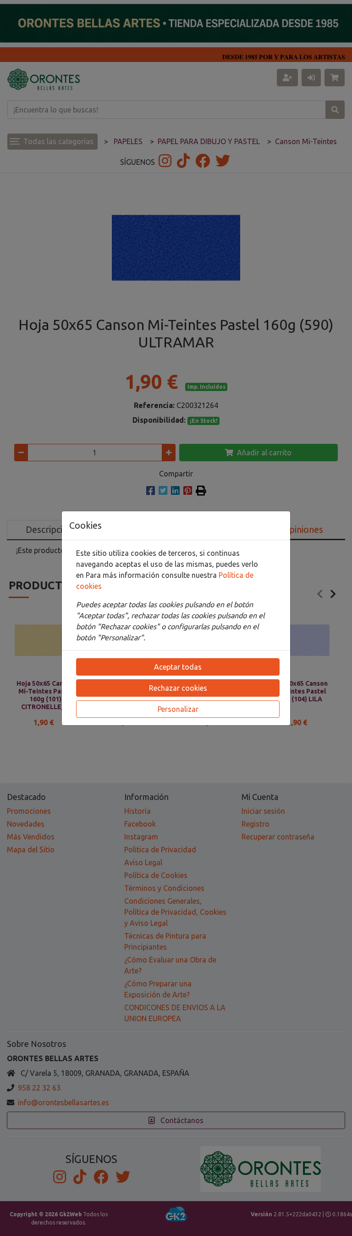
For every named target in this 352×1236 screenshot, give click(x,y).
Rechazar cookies (178, 688)
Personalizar (178, 709)
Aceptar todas (178, 667)
